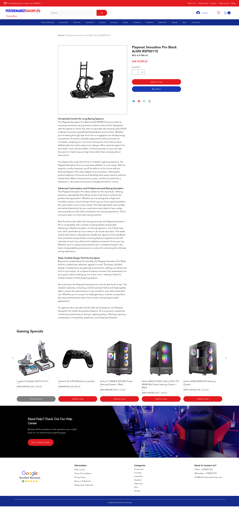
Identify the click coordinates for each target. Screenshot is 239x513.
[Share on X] (149, 101)
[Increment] (142, 72)
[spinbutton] (138, 72)
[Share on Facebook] (133, 101)
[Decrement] (134, 72)
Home (61, 35)
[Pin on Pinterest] (139, 101)
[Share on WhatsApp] (144, 101)
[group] (119, 370)
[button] (227, 12)
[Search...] (102, 13)
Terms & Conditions (82, 473)
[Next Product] (226, 358)
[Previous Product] (12, 358)
